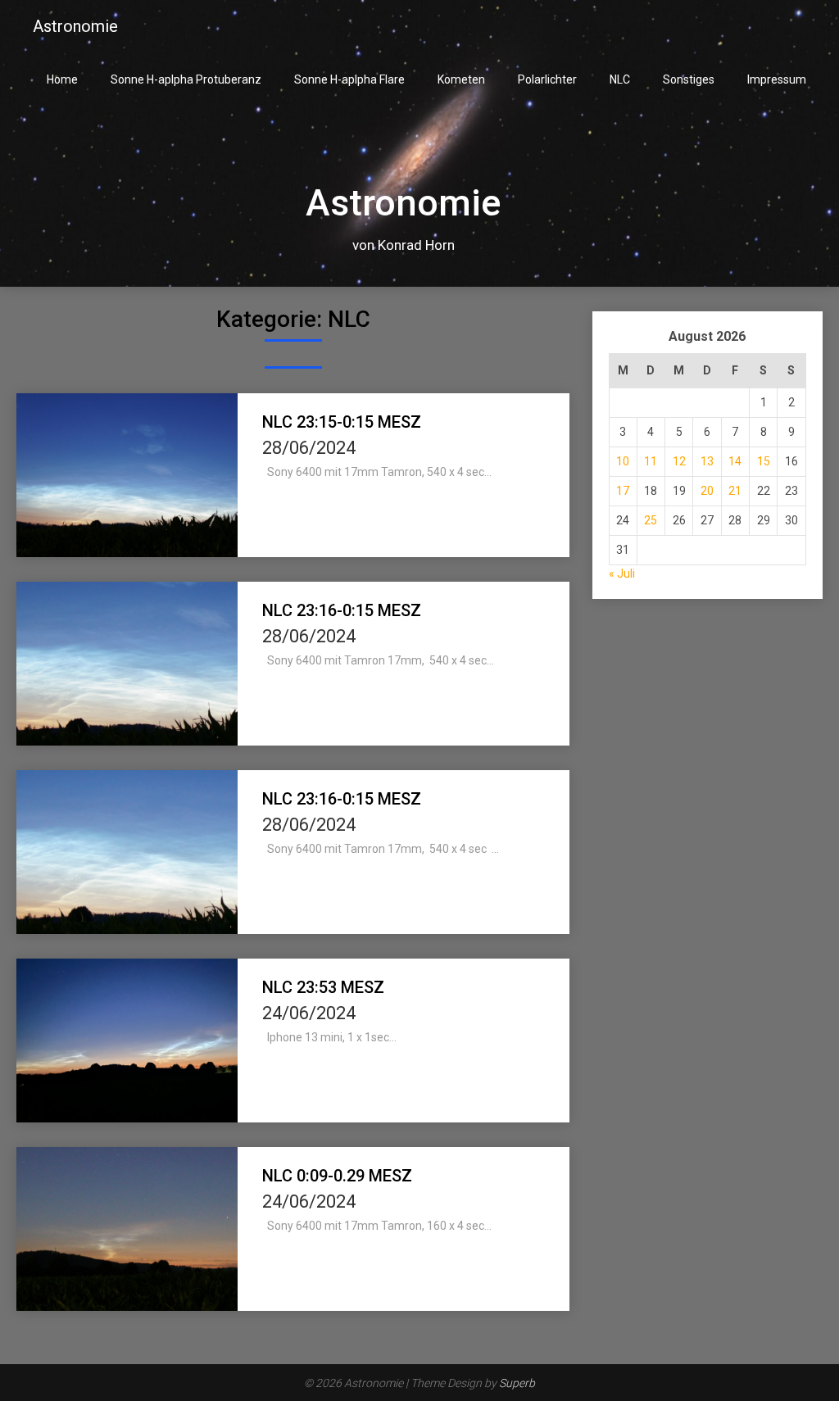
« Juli (622, 573)
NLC (620, 79)
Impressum (776, 79)
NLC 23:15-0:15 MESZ (341, 422)
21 (734, 490)
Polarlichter (547, 79)
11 (650, 461)
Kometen (461, 79)
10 (622, 461)
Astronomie (75, 26)
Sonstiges (688, 79)
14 (734, 461)
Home (62, 79)
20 (707, 490)
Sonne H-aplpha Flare (349, 79)
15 (763, 461)
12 (679, 461)
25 (650, 520)
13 (707, 461)
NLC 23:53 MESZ (323, 987)
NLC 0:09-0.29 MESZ (337, 1176)
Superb (517, 1383)
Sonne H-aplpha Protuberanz (186, 79)
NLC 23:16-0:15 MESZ (341, 610)
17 (622, 490)
